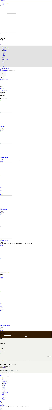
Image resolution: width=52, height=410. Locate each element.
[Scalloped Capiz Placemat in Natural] (6, 290)
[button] (1, 161)
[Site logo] (3, 32)
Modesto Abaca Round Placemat (5, 272)
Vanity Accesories (5, 50)
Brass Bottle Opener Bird (4, 157)
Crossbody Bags (5, 381)
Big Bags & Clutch (5, 47)
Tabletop (7, 70)
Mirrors (4, 55)
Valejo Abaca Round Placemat (5, 325)
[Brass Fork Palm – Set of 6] (6, 174)
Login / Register (3, 399)
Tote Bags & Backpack (6, 382)
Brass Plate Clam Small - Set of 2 (4, 79)
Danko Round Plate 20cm (4, 240)
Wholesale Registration (6, 3)
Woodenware (4, 393)
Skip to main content (2, 0)
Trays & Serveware (5, 59)
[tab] (4, 90)
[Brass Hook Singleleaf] (6, 207)
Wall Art (4, 57)
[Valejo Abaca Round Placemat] (6, 323)
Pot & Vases (4, 56)
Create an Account (2, 405)
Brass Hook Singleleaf (3, 209)
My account (1, 349)
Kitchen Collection (4, 70)
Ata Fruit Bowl (2, 126)
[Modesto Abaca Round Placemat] (6, 257)
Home (1, 70)
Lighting (4, 54)
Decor (4, 52)
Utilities (4, 60)
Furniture (4, 53)
